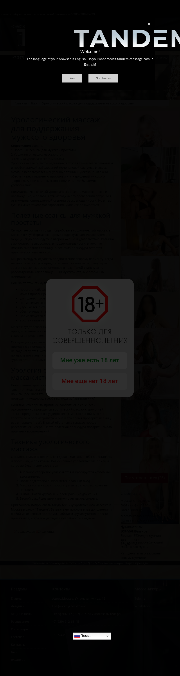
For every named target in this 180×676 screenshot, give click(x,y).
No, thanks (103, 78)
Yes (72, 78)
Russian (87, 636)
